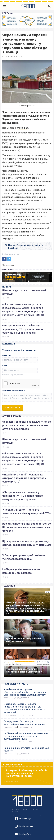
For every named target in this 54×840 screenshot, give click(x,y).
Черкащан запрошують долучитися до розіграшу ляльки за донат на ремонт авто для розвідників (26, 425)
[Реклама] (27, 20)
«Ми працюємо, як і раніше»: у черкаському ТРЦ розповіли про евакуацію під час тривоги (22, 329)
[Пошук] (49, 6)
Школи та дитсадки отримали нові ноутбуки (24, 441)
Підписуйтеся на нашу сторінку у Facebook (25, 246)
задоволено (14, 174)
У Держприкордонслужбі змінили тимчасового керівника (23, 557)
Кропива (22, 128)
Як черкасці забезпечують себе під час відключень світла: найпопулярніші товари (26, 773)
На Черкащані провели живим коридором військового (21, 571)
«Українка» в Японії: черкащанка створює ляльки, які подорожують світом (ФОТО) (24, 478)
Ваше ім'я (7, 355)
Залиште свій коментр (13, 391)
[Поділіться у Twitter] (9, 259)
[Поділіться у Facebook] (4, 259)
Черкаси (10, 265)
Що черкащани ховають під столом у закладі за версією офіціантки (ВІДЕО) (26, 543)
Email (4, 366)
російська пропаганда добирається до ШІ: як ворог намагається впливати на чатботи (26, 527)
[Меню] (4, 6)
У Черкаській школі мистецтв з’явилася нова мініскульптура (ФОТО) (26, 511)
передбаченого (29, 139)
